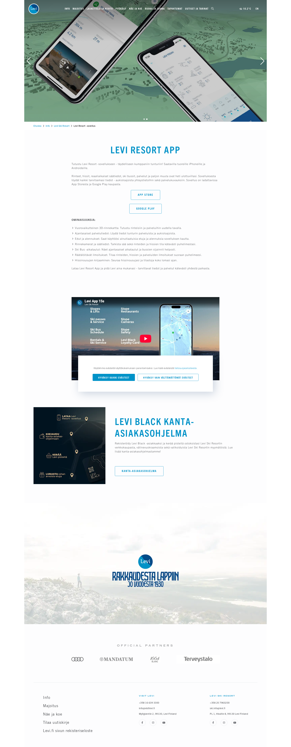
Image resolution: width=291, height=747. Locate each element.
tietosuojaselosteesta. (186, 367)
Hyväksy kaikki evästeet (113, 377)
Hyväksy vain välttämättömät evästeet (168, 377)
